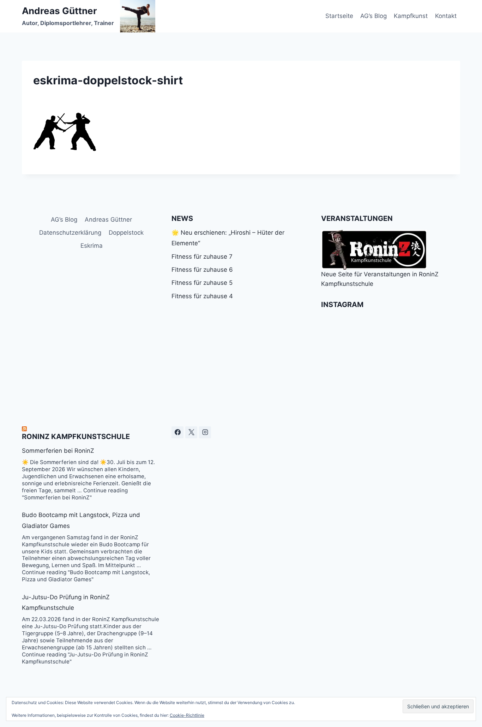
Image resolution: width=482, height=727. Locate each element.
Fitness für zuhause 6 (202, 269)
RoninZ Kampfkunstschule (76, 436)
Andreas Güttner (108, 219)
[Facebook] (177, 432)
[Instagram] (205, 432)
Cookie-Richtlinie (187, 715)
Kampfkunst (411, 15)
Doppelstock (126, 232)
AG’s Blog (373, 15)
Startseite (339, 15)
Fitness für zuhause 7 (202, 256)
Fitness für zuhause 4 (202, 296)
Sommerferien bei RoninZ (58, 450)
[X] (191, 432)
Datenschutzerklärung (70, 232)
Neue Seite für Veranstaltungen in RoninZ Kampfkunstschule (380, 279)
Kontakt (446, 15)
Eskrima (91, 245)
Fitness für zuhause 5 (202, 282)
